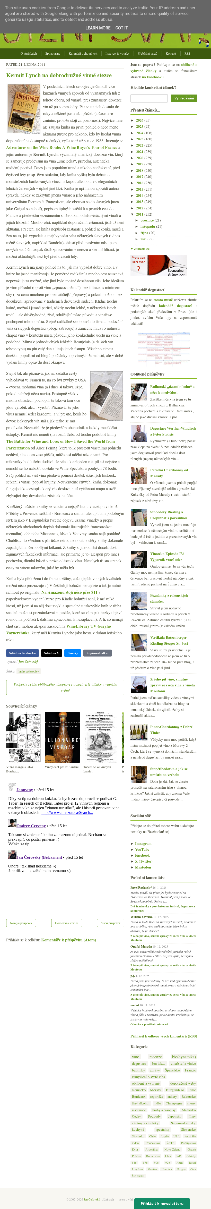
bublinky (138, 1070)
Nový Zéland (172, 1149)
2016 (140, 182)
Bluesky (72, 653)
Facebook (140, 855)
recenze (156, 1056)
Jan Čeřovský (28, 661)
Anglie (165, 1136)
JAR (178, 1156)
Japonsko (174, 1116)
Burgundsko (175, 1089)
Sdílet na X (51, 653)
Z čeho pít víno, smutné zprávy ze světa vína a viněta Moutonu (172, 685)
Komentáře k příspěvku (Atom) (68, 940)
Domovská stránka (66, 923)
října (144, 232)
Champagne (174, 1103)
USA (176, 1136)
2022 (140, 145)
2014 (140, 195)
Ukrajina (167, 1169)
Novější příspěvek (21, 923)
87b (145, 1162)
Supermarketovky (183, 1123)
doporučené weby (183, 1083)
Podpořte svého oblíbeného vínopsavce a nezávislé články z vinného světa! (65, 687)
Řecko (170, 1143)
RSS (187, 53)
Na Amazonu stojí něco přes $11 (69, 592)
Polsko (136, 1156)
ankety (172, 1096)
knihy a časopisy (29, 671)
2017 (140, 176)
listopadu (148, 226)
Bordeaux (139, 1096)
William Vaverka (141, 916)
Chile (152, 1136)
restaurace (139, 1110)
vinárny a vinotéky (145, 1123)
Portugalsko (188, 1143)
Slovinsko (138, 1136)
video (135, 1143)
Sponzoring (52, 53)
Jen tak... (158, 1063)
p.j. (132, 975)
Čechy (136, 1116)
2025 (140, 126)
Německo (139, 1089)
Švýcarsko (138, 1176)
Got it (122, 27)
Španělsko (172, 1070)
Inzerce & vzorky (117, 53)
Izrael (192, 1162)
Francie (190, 1070)
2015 (140, 189)
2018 (140, 170)
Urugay (181, 1169)
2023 (140, 139)
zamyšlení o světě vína (148, 1076)
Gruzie (192, 1149)
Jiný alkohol (141, 1103)
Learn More (97, 27)
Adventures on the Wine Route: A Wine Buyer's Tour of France (61, 147)
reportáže (156, 1096)
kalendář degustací (175, 305)
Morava (155, 1089)
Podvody (154, 1116)
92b (167, 1162)
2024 (140, 132)
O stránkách (29, 53)
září (143, 239)
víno (135, 1056)
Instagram (141, 843)
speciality (163, 1129)
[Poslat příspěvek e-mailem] (39, 661)
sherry (191, 1103)
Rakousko (189, 1096)
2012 (140, 208)
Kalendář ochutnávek (83, 53)
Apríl (180, 1162)
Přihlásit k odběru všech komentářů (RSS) (163, 1036)
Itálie (192, 1089)
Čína (193, 1169)
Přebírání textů (147, 53)
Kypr (135, 1149)
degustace (139, 1063)
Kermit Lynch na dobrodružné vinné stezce (59, 75)
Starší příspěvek (110, 923)
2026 (140, 120)
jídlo (157, 1103)
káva (168, 1156)
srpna (145, 245)
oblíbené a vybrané (146, 1083)
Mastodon (140, 867)
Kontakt (171, 53)
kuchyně (138, 1129)
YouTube (139, 849)
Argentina (151, 1149)
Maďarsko (189, 1110)
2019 (140, 164)
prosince (147, 220)
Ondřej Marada (141, 946)
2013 (140, 201)
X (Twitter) (141, 861)
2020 (140, 157)
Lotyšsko (137, 1169)
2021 (140, 151)
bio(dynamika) (184, 1056)
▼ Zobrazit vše (140, 249)
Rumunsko (153, 1156)
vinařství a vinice (183, 1063)
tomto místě (163, 299)
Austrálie (190, 1136)
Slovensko (188, 1129)
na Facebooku (153, 77)
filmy (192, 1116)
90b (156, 1162)
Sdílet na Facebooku (22, 653)
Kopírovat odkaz (97, 653)
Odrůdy (191, 1156)
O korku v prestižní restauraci (149, 1024)
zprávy (155, 1070)
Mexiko (152, 1169)
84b (134, 1162)
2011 (140, 214)
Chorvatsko (153, 1143)
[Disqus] (65, 845)
